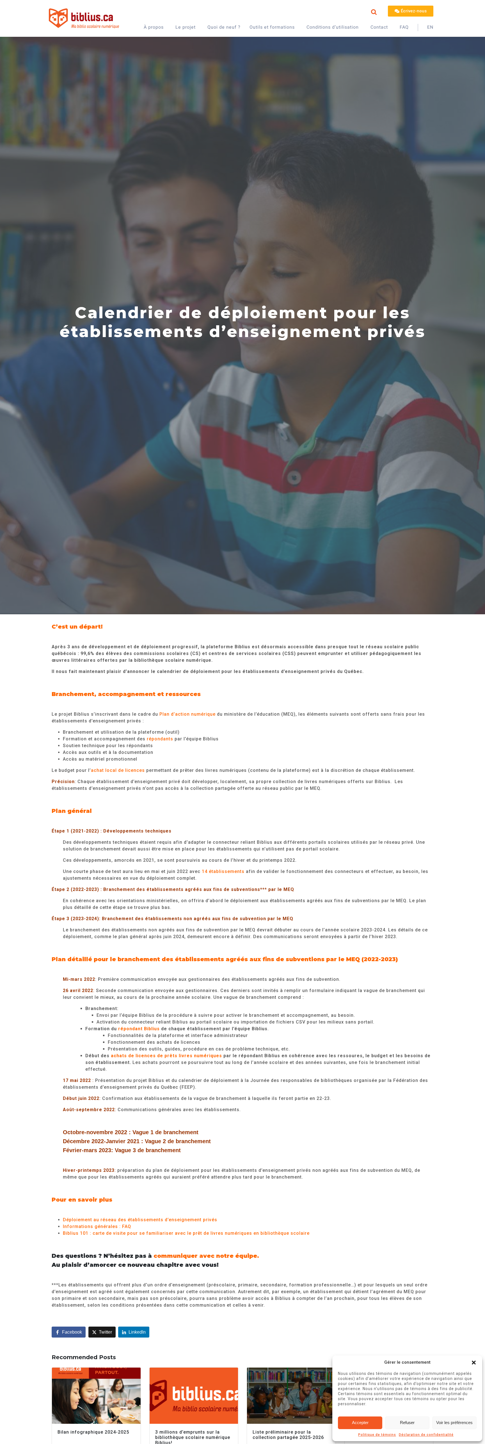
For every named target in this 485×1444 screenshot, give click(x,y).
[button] (474, 1362)
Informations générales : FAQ (97, 1226)
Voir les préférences (454, 1422)
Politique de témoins (377, 1435)
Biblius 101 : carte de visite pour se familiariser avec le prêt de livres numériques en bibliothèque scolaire (186, 1233)
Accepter (360, 1422)
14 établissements (223, 871)
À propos (154, 27)
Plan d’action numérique (188, 714)
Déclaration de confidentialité (426, 1435)
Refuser (407, 1422)
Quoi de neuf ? (224, 27)
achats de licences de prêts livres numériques (166, 1055)
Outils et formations (272, 27)
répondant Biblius (139, 1028)
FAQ (404, 27)
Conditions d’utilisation (332, 27)
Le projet (185, 27)
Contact (379, 27)
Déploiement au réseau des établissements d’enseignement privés (140, 1219)
